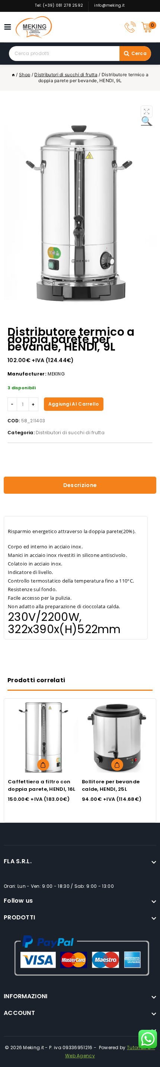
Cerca (139, 53)
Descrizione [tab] (80, 485)
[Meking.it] (33, 27)
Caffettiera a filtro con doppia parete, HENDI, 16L (42, 785)
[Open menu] (9, 27)
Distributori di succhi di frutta (70, 432)
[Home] (13, 74)
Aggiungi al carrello (73, 404)
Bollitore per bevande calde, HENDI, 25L (111, 785)
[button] (147, 111)
